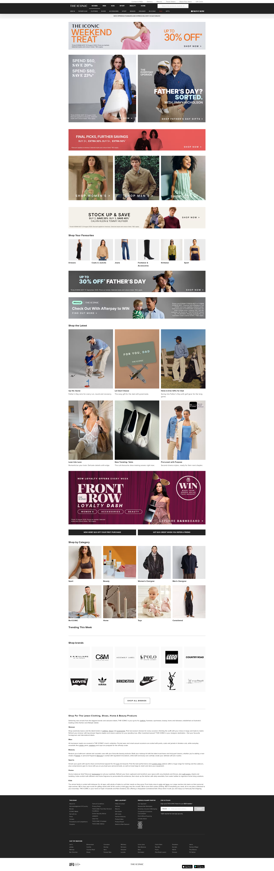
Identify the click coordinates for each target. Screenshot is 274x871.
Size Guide (118, 811)
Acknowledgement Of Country (78, 806)
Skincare (100, 756)
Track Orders (170, 1)
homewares (96, 774)
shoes (111, 731)
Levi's (71, 844)
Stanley (106, 847)
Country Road (90, 849)
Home (143, 6)
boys (167, 784)
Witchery (123, 844)
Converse (106, 844)
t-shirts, (81, 745)
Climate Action (142, 818)
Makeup (71, 849)
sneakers (92, 745)
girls (160, 784)
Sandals (174, 847)
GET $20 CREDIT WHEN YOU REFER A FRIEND (171, 532)
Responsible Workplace (145, 806)
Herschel (123, 849)
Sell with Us (73, 814)
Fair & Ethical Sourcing (145, 816)
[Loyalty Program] (198, 11)
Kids (113, 6)
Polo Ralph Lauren (160, 852)
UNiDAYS (95, 816)
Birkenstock (90, 844)
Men (104, 6)
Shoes (88, 852)
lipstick (77, 756)
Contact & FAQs (137, 1)
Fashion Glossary (120, 816)
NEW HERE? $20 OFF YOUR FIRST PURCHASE (102, 532)
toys (127, 786)
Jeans (191, 844)
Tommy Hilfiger (193, 847)
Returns (159, 1)
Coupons (72, 824)
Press (71, 816)
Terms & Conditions (98, 804)
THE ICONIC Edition (98, 824)
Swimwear (141, 852)
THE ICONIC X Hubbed (99, 821)
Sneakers (175, 844)
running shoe (157, 764)
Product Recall (119, 821)
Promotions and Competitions (78, 821)
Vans (105, 849)
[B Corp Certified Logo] (148, 825)
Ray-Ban (157, 847)
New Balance (142, 847)
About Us (72, 804)
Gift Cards (199, 1)
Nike (139, 849)
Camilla (88, 847)
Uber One (95, 818)
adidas (71, 847)
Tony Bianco (193, 849)
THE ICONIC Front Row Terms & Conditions (102, 810)
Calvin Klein (158, 844)
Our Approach (142, 804)
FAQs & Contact (120, 804)
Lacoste (123, 852)
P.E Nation (192, 852)
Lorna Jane (141, 844)
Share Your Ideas (185, 1)
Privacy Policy (96, 806)
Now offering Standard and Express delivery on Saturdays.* (137, 16)
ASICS (174, 849)
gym (117, 764)
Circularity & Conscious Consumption (145, 812)
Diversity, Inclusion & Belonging (147, 809)
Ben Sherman (73, 852)
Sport (122, 6)
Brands (71, 809)
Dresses (174, 852)
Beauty (133, 6)
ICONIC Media (73, 811)
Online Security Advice (99, 813)
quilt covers (186, 774)
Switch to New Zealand (122, 824)
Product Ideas (119, 819)
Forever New (107, 852)
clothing (142, 720)
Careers (71, 819)
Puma (157, 849)
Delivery (149, 1)
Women (95, 6)
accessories (121, 731)
